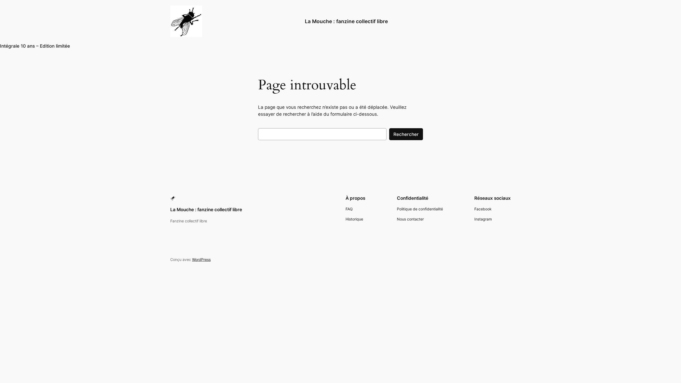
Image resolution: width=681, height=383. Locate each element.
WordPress (201, 259)
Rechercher (406, 134)
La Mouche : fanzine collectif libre (346, 21)
